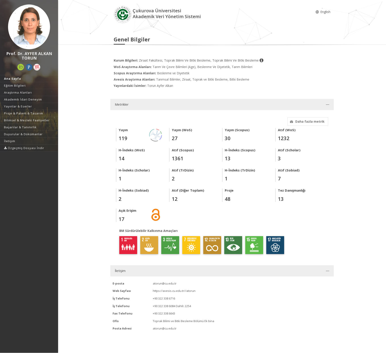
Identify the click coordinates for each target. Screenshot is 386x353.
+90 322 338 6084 (164, 306)
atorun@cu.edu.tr (164, 283)
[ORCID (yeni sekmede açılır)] (21, 67)
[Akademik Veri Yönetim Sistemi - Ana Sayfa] (123, 14)
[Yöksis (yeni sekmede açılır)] (37, 67)
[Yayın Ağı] (156, 135)
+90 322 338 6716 (164, 298)
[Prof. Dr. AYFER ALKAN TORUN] (29, 26)
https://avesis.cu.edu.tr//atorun (174, 291)
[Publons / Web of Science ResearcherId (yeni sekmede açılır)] (29, 67)
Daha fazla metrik (310, 121)
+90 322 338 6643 (164, 313)
